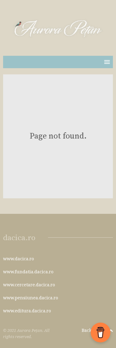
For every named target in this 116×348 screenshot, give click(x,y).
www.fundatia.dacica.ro (28, 272)
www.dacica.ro (18, 259)
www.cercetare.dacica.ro (29, 285)
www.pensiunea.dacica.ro (30, 298)
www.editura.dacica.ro (27, 311)
